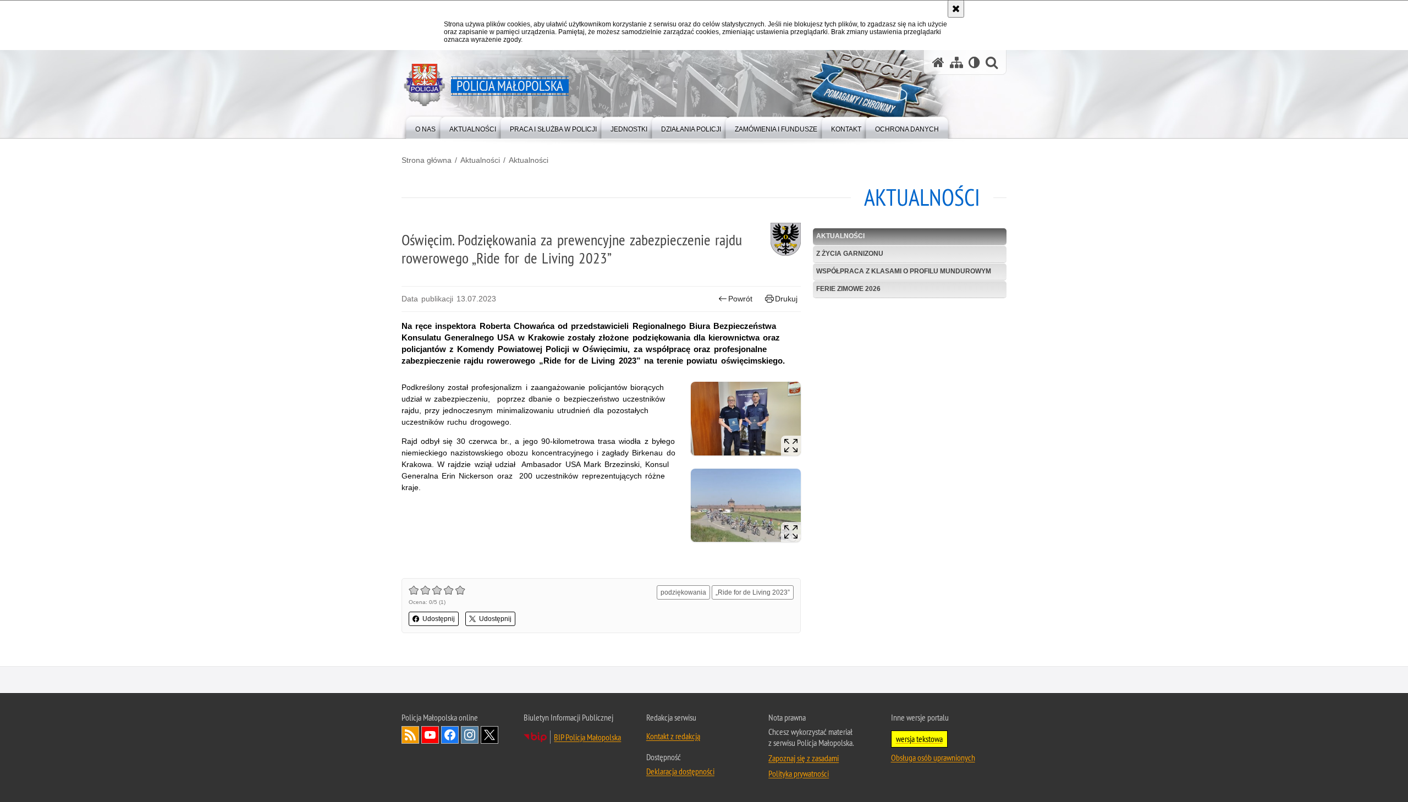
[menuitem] (425, 127)
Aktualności (480, 160)
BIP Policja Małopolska (587, 737)
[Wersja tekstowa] (974, 62)
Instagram (470, 735)
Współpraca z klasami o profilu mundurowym (903, 271)
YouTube (430, 735)
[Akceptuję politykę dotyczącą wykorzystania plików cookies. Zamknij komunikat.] (956, 9)
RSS (410, 735)
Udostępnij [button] (438, 619)
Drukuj (786, 298)
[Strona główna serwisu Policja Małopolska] (938, 62)
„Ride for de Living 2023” (753, 592)
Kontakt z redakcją (673, 735)
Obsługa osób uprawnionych (933, 757)
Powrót (740, 298)
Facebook (450, 735)
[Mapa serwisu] (956, 62)
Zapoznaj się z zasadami (803, 757)
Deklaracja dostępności (680, 771)
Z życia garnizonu (849, 253)
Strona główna (427, 160)
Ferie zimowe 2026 (848, 289)
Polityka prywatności (798, 773)
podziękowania (683, 592)
